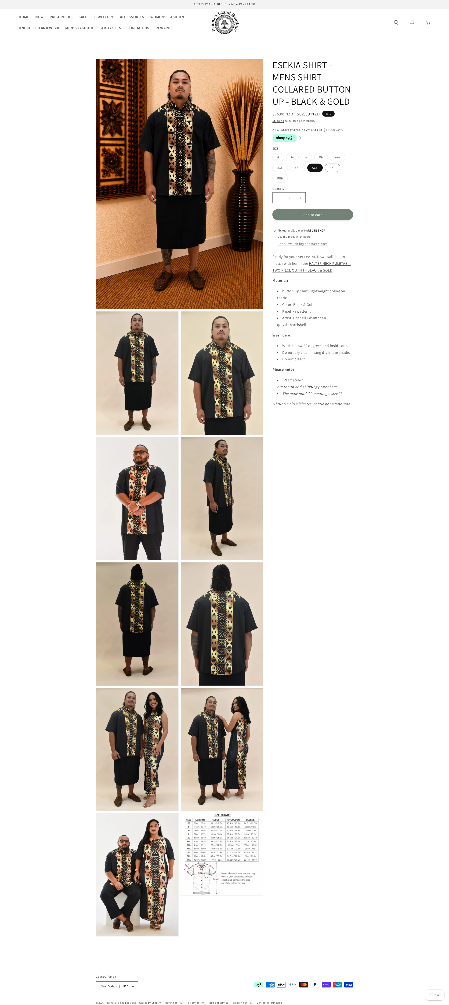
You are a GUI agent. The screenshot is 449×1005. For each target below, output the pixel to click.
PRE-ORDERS (61, 16)
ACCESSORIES (132, 16)
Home (24, 16)
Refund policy (173, 1002)
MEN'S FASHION (79, 27)
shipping (309, 386)
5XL (315, 168)
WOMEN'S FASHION (167, 16)
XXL (340, 158)
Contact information (269, 1002)
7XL (282, 179)
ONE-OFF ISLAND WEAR (39, 27)
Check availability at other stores (302, 244)
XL (323, 158)
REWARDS (164, 27)
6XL (332, 168)
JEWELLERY (104, 16)
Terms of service (218, 1002)
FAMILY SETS (110, 27)
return (289, 386)
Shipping (278, 120)
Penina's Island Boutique (121, 1002)
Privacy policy (195, 1002)
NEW (39, 16)
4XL (300, 168)
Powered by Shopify (149, 1002)
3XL (282, 168)
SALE (83, 16)
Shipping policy (242, 1002)
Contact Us (138, 27)
